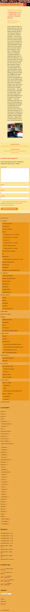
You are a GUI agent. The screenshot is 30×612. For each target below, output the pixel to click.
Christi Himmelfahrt (5, 472)
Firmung (3, 479)
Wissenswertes (5, 380)
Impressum (3, 603)
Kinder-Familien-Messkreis (7, 443)
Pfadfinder (5, 303)
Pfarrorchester (6, 292)
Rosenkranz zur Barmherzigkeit (11, 270)
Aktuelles (3, 411)
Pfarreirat (3, 509)
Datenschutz (3, 601)
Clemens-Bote (6, 226)
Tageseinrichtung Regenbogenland (13, 347)
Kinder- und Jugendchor (8, 278)
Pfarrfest (3, 491)
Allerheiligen (4, 469)
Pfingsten (3, 494)
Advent (2, 467)
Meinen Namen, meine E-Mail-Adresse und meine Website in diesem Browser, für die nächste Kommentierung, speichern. (14, 203)
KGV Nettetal (5, 328)
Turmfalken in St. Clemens (10, 237)
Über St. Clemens (6, 382)
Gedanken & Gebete (5, 431)
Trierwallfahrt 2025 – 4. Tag (7, 535)
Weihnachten (4, 496)
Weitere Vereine (5, 295)
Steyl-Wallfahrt (6, 377)
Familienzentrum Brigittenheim (12, 344)
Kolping (4, 300)
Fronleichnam (4, 481)
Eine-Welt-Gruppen (7, 229)
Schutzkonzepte (5, 402)
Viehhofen (19, 10)
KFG (3, 253)
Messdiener (5, 267)
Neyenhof (4, 339)
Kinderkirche (4, 449)
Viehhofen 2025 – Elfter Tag (7, 549)
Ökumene (3, 504)
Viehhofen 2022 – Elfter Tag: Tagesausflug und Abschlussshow (15, 151)
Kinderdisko (5, 256)
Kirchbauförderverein (8, 262)
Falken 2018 (6, 240)
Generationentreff (7, 275)
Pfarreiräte (5, 322)
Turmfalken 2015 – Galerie (10, 248)
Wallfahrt (3, 516)
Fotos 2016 (6, 371)
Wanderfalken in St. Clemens (11, 234)
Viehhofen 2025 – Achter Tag (7, 559)
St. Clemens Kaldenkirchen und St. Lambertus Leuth (12, 4)
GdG (2, 428)
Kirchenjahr (3, 464)
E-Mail (3, 190)
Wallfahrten (4, 363)
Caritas (4, 297)
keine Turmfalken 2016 (9, 245)
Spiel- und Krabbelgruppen (9, 352)
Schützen (4, 306)
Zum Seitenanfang (5, 610)
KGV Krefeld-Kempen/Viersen (10, 330)
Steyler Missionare (7, 308)
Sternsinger (3, 511)
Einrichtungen (5, 333)
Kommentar (4, 167)
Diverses (3, 416)
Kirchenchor (5, 264)
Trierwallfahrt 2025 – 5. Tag (7, 533)
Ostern (2, 486)
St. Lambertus (4, 273)
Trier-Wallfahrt (6, 374)
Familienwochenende (8, 358)
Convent (4, 336)
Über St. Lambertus (7, 393)
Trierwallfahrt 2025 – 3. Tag (7, 538)
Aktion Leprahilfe (7, 223)
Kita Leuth (3, 457)
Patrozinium (4, 489)
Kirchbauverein (6, 281)
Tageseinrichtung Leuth (10, 349)
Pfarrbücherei (6, 289)
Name (2, 184)
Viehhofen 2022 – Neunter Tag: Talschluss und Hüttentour (15, 145)
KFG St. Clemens (4, 438)
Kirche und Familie (6, 314)
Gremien (3, 317)
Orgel (5, 388)
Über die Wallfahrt (8, 369)
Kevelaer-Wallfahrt (7, 366)
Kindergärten (6, 341)
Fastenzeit (3, 477)
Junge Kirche (4, 311)
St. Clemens (4, 221)
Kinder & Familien (5, 441)
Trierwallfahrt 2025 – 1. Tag (7, 543)
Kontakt (2, 599)
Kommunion (4, 484)
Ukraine (2, 514)
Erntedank (3, 474)
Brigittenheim (4, 454)
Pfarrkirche (6, 385)
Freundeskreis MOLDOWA (8, 251)
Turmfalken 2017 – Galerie (10, 242)
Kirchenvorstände (7, 319)
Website (3, 196)
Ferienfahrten (11, 10)
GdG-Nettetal (4, 218)
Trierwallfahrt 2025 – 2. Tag (7, 540)
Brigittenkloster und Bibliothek (12, 391)
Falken (4, 232)
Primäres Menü (28, 4)
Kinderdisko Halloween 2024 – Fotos (13, 259)
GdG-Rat (4, 325)
